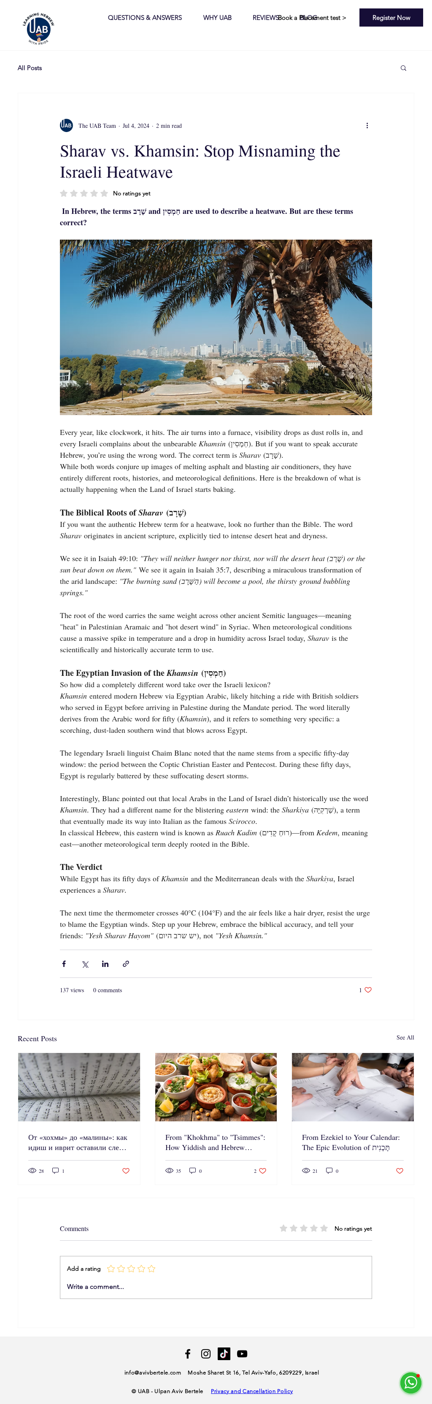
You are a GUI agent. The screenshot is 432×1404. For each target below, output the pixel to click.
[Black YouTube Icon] (242, 1353)
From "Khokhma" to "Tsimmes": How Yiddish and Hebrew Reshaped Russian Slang (215, 1142)
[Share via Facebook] (64, 964)
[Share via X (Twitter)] (85, 964)
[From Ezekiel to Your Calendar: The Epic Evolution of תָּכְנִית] (353, 1087)
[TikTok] (224, 1353)
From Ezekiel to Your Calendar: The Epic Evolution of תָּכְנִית (351, 1142)
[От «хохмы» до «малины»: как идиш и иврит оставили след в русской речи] (79, 1087)
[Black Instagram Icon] (206, 1353)
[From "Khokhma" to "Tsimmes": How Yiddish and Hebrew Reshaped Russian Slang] (216, 1087)
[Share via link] (126, 964)
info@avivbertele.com (152, 1372)
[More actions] (367, 125)
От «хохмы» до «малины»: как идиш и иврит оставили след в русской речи (78, 1142)
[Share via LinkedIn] (105, 964)
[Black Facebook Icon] (187, 1353)
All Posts (30, 68)
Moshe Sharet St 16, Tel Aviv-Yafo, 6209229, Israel (253, 1372)
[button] (404, 67)
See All (405, 1037)
